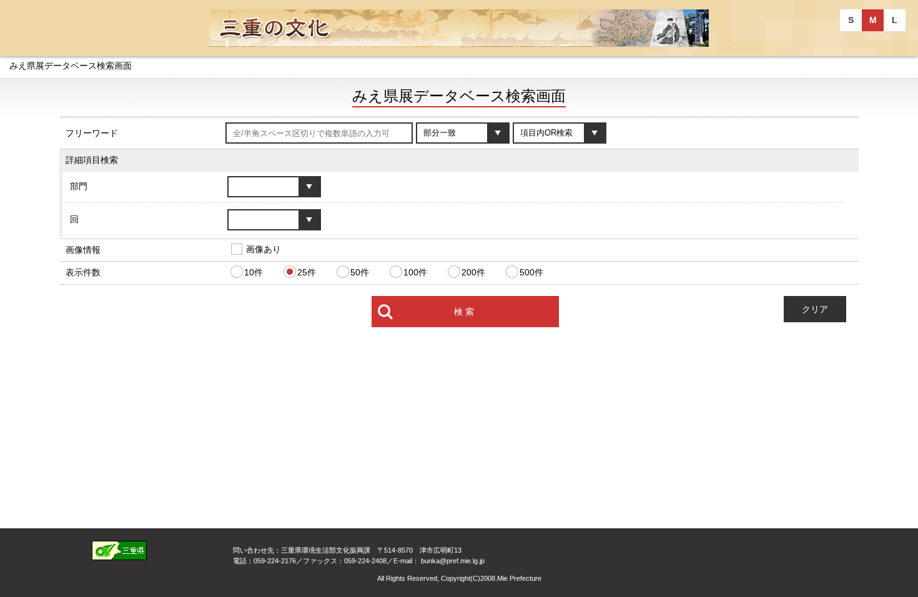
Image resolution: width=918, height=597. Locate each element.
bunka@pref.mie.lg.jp (453, 561)
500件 (531, 272)
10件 (253, 272)
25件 (306, 272)
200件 (473, 272)
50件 (359, 272)
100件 (415, 272)
